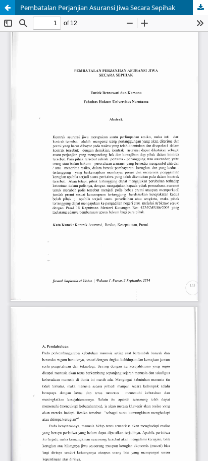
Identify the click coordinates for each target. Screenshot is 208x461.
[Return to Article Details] (7, 7)
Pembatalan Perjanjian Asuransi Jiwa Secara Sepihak (97, 7)
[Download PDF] (200, 7)
